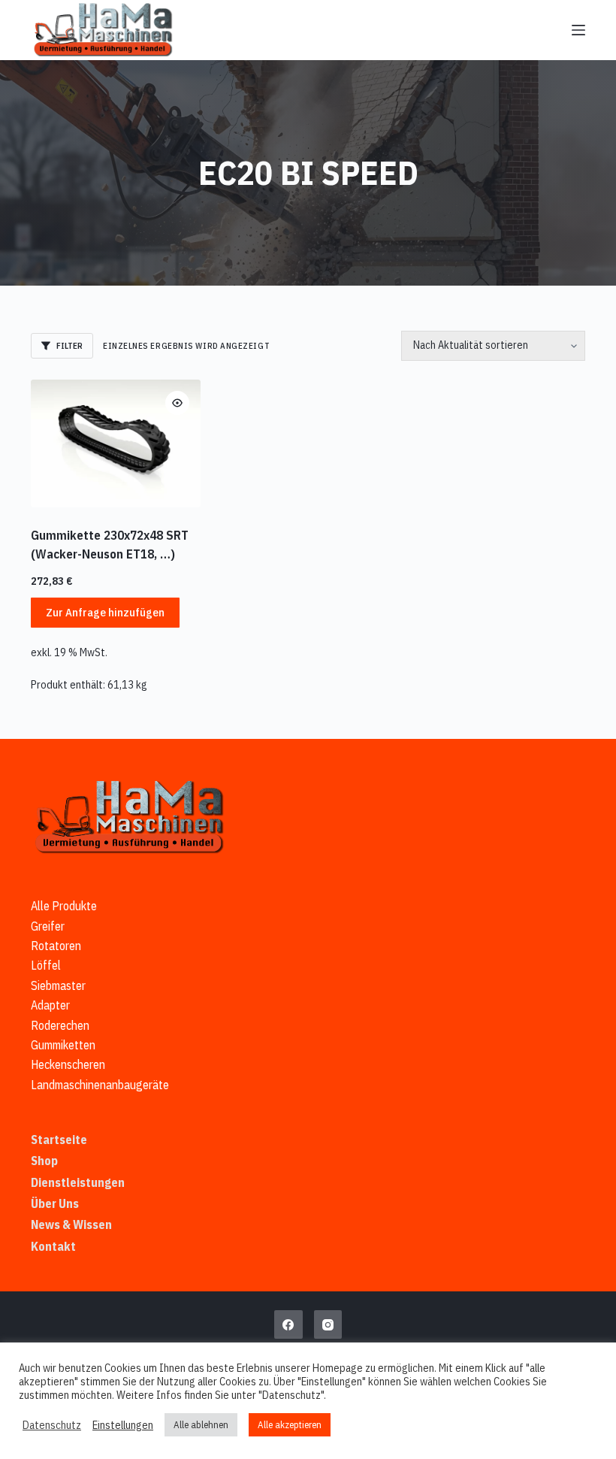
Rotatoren (56, 945)
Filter (69, 346)
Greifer (48, 926)
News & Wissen (71, 1224)
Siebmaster (58, 985)
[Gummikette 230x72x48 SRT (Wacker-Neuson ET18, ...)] (116, 443)
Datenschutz (52, 1425)
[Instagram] (328, 1324)
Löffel (46, 965)
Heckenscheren (68, 1064)
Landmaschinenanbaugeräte (100, 1084)
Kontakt (53, 1246)
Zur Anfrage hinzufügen (105, 612)
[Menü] (578, 30)
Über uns (55, 1203)
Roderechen (60, 1025)
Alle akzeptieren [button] (290, 1424)
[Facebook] (288, 1324)
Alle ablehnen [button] (201, 1424)
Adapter (50, 1005)
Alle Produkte (64, 905)
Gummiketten (63, 1044)
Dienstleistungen (78, 1182)
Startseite (59, 1139)
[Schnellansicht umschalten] (177, 403)
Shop (44, 1160)
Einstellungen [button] (122, 1425)
